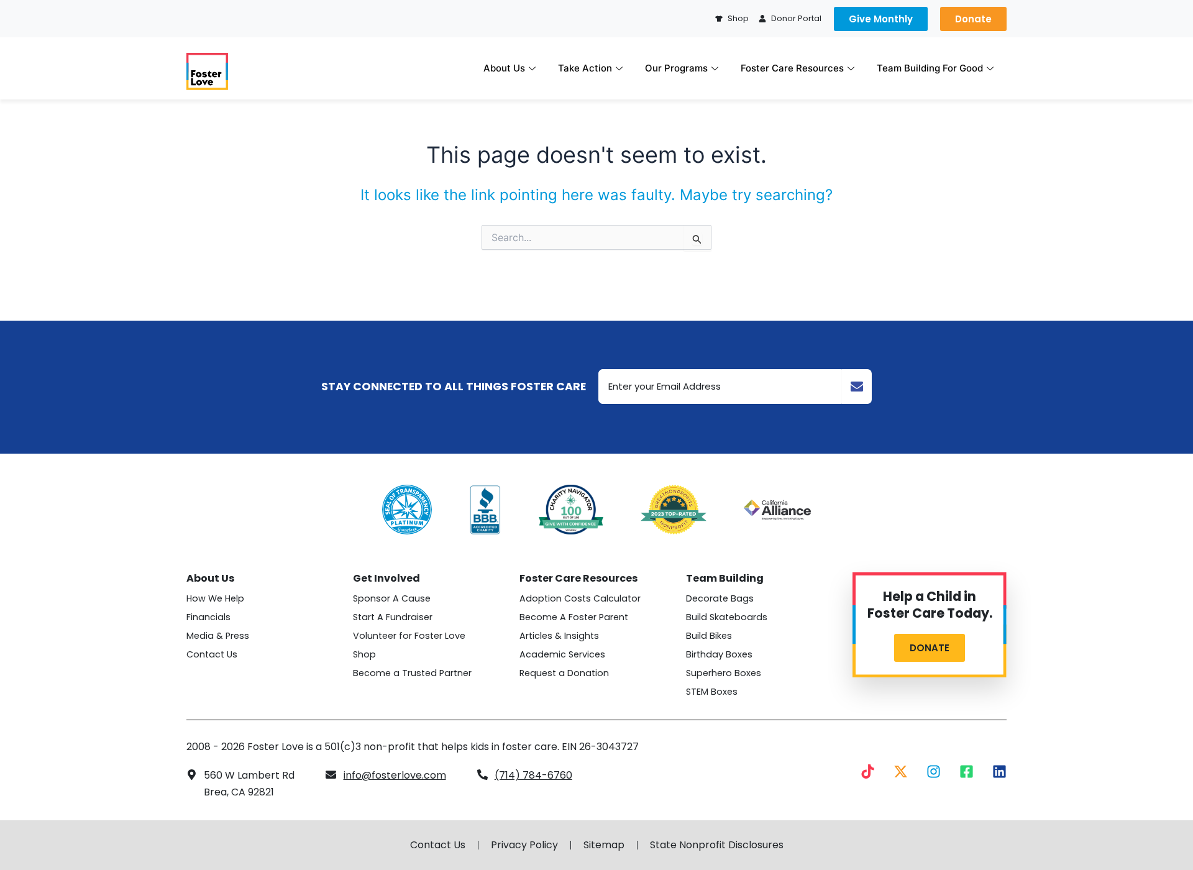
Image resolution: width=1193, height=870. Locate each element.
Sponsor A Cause (392, 598)
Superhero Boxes (723, 673)
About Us (504, 68)
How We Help (215, 598)
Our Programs (676, 68)
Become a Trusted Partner (412, 673)
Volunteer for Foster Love (409, 636)
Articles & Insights (559, 636)
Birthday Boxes (719, 654)
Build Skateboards (726, 617)
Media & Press (217, 636)
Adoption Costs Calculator (580, 598)
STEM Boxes (712, 691)
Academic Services (562, 654)
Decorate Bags (720, 598)
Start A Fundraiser (392, 617)
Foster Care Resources (792, 68)
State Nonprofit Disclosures (717, 845)
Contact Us (211, 654)
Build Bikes (709, 636)
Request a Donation (564, 673)
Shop (364, 654)
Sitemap (603, 845)
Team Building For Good (930, 68)
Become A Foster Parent (573, 617)
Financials (208, 617)
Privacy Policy (524, 845)
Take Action (585, 68)
